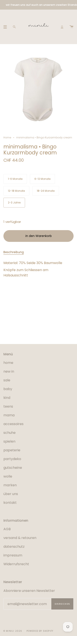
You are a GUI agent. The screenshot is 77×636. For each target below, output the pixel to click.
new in (8, 371)
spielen (9, 441)
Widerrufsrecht (16, 564)
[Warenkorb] (71, 27)
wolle (7, 476)
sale (6, 380)
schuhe (9, 432)
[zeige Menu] (6, 27)
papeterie (11, 450)
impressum (12, 555)
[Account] (62, 27)
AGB (7, 529)
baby (7, 388)
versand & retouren (19, 537)
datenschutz (14, 546)
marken (10, 485)
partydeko (12, 458)
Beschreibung (13, 252)
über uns (10, 493)
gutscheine (12, 467)
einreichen (62, 604)
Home (7, 137)
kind (6, 397)
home (8, 362)
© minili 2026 (12, 631)
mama (9, 415)
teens (8, 406)
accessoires (13, 423)
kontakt (10, 502)
